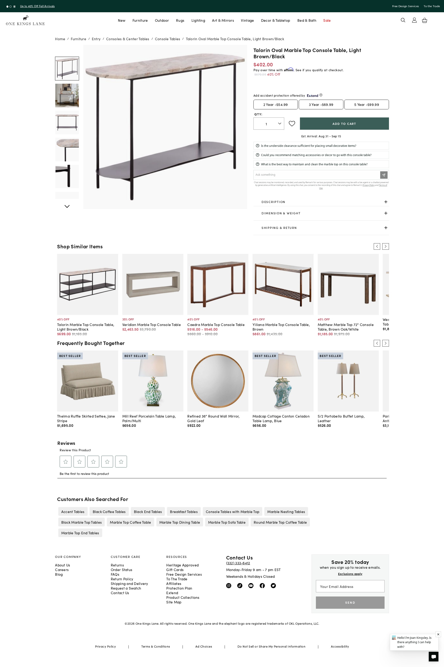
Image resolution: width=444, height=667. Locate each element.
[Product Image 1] (67, 96)
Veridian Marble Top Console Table (151, 324)
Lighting (198, 20)
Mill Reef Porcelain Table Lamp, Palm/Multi (149, 418)
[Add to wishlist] (292, 124)
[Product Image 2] (67, 123)
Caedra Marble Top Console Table (216, 324)
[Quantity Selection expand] (280, 123)
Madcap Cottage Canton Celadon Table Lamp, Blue (281, 418)
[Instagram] (229, 585)
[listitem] (73, 511)
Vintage (247, 20)
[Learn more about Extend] (320, 94)
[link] (321, 202)
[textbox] (268, 123)
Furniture (140, 20)
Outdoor (162, 20)
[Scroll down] (67, 50)
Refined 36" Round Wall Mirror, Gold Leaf (213, 418)
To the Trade (432, 6)
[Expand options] (385, 201)
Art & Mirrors (223, 20)
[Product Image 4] (67, 177)
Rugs (180, 20)
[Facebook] (263, 585)
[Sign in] (414, 20)
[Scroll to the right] (385, 246)
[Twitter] (274, 585)
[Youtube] (252, 585)
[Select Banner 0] (7, 7)
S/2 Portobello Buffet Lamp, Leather (341, 418)
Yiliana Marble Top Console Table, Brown (281, 327)
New (122, 20)
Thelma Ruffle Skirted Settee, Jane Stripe (86, 418)
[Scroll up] (67, 204)
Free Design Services (405, 6)
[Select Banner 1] (10, 7)
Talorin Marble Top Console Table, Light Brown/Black (85, 327)
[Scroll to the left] (377, 246)
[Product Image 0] (67, 69)
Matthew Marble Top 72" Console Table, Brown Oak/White (346, 327)
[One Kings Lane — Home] (25, 20)
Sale (327, 20)
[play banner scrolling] (14, 7)
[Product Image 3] (67, 150)
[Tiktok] (240, 585)
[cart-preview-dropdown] (424, 20)
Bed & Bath (306, 20)
